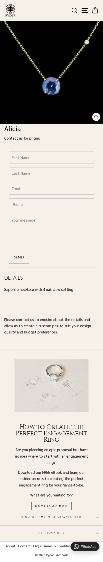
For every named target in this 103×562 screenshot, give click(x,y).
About (11, 546)
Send (19, 257)
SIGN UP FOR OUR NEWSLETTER (52, 517)
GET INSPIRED (51, 533)
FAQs (37, 546)
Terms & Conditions (59, 546)
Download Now (51, 506)
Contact (24, 546)
